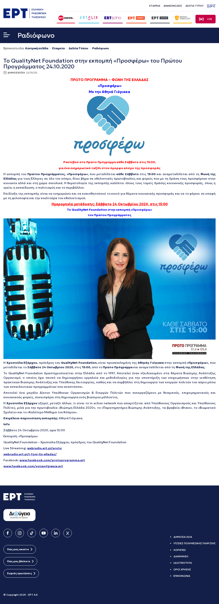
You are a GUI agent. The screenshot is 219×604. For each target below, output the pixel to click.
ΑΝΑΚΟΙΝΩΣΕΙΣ (173, 5)
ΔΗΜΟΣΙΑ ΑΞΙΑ (182, 536)
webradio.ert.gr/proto (44, 448)
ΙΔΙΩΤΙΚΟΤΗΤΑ (182, 562)
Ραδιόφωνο (100, 48)
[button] (6, 36)
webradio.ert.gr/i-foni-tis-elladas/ (30, 454)
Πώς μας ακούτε (18, 549)
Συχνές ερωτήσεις (19, 573)
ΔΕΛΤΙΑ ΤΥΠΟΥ (194, 5)
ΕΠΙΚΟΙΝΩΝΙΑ (181, 575)
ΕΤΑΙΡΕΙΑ (154, 5)
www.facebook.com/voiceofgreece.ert (33, 466)
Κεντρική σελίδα (36, 48)
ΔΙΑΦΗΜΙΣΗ (180, 556)
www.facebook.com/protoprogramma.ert (52, 460)
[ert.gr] (24, 17)
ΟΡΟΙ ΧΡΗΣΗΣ (182, 569)
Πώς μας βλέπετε (18, 561)
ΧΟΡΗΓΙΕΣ (179, 549)
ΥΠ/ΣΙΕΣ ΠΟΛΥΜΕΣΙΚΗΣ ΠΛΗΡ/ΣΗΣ (194, 543)
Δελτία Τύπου (78, 48)
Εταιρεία (58, 48)
